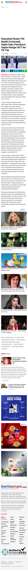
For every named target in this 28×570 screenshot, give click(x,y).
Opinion (21, 528)
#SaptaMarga (6, 346)
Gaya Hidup (4, 526)
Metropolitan (14, 531)
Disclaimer (19, 561)
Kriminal (12, 527)
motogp (12, 533)
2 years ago (11, 365)
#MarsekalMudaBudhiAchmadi (11, 342)
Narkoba (12, 541)
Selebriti (3, 536)
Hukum (3, 539)
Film (2, 534)
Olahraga (22, 521)
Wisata (21, 543)
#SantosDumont (18, 344)
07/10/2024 (14, 53)
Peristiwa (22, 532)
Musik (12, 536)
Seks (2, 527)
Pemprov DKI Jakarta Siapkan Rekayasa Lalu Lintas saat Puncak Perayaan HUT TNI (17, 386)
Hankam (3, 530)
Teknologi (4, 518)
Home (2, 7)
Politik (4, 358)
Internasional (5, 543)
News (6, 7)
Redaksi (11, 561)
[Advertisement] (14, 23)
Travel (21, 539)
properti (21, 536)
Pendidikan (22, 530)
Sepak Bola (22, 525)
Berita (3, 517)
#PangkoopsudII (7, 344)
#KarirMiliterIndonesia (8, 339)
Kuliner (12, 529)
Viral (20, 541)
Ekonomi (3, 524)
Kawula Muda (12, 522)
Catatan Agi (4, 521)
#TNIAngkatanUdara (17, 346)
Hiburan (3, 533)
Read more (5, 380)
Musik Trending (13, 538)
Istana (12, 517)
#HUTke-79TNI (19, 337)
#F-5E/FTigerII (9, 337)
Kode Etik (3, 561)
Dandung (5, 53)
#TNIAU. (4, 348)
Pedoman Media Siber (7, 563)
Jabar (11, 519)
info (2, 541)
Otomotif (21, 523)
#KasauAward (21, 339)
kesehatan (13, 525)
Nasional (21, 517)
